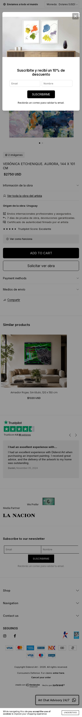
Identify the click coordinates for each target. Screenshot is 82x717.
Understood (70, 713)
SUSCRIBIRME (41, 94)
